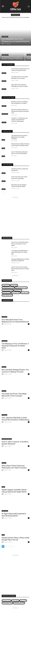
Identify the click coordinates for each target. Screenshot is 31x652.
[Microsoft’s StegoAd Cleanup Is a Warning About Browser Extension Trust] (6, 112)
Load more (14, 275)
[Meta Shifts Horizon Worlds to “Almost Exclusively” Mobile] (6, 187)
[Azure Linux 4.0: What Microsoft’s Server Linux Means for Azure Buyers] (6, 244)
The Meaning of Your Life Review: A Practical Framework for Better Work (15, 346)
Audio (3, 139)
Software (4, 106)
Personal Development (6, 439)
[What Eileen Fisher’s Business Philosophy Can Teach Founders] (6, 87)
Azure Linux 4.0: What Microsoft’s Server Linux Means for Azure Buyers (19, 244)
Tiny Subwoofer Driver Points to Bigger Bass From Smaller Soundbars (19, 137)
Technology (5, 36)
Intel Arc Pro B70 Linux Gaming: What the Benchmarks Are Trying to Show (20, 268)
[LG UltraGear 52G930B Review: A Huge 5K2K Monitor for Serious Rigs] (6, 253)
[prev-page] (3, 92)
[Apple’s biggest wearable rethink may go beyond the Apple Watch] (15, 481)
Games (3, 173)
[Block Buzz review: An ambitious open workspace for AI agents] (6, 104)
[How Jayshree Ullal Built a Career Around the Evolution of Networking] (15, 409)
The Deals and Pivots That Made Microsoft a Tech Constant (14, 395)
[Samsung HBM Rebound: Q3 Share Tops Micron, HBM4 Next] (6, 261)
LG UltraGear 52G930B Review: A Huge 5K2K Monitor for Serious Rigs (19, 252)
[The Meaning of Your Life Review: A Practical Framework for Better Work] (12, 53)
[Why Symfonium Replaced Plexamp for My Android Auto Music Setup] (6, 146)
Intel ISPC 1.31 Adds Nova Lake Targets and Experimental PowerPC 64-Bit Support (19, 119)
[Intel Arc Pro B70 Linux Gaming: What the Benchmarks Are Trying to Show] (6, 269)
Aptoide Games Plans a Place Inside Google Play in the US (15, 539)
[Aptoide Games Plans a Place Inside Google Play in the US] (15, 529)
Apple (3, 486)
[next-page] (5, 92)
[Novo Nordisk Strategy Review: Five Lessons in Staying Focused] (6, 71)
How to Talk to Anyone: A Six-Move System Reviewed (15, 443)
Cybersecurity (5, 114)
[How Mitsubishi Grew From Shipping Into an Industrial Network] (15, 32)
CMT (3, 324)
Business (4, 73)
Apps (3, 534)
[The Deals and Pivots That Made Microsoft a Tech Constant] (6, 79)
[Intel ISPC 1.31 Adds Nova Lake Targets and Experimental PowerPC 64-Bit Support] (6, 120)
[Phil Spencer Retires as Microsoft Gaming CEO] (6, 171)
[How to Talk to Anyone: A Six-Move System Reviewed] (15, 433)
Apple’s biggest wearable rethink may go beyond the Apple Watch (14, 491)
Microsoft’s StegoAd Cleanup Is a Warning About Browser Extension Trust (20, 111)
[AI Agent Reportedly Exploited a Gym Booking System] (15, 505)
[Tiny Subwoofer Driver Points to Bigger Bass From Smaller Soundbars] (6, 138)
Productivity (5, 54)
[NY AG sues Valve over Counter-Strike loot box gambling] (6, 179)
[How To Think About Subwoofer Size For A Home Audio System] (6, 154)
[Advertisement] (15, 213)
